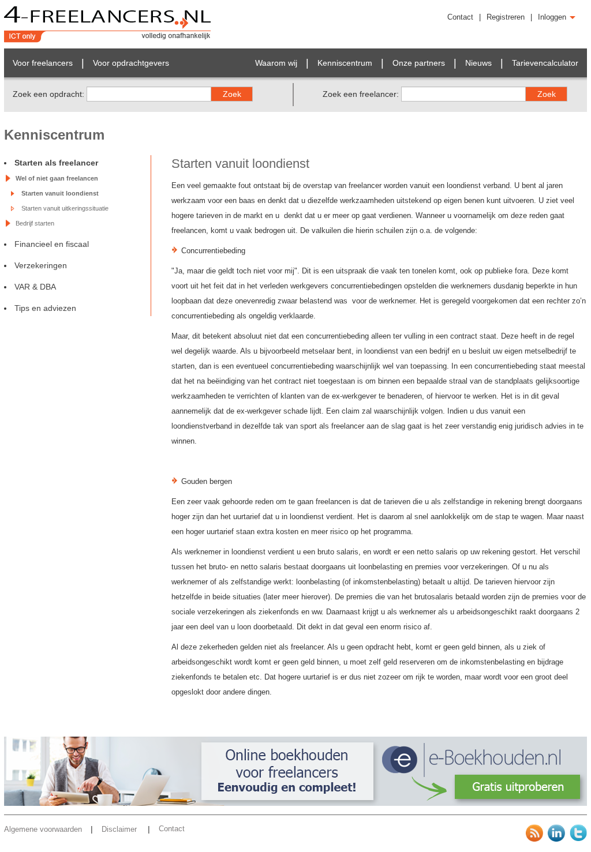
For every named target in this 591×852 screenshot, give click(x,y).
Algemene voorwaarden (43, 829)
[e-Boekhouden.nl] (295, 803)
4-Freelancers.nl (107, 24)
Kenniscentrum (344, 62)
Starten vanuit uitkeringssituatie (65, 208)
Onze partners (418, 62)
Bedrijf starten (35, 223)
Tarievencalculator (545, 62)
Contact (460, 17)
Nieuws (478, 62)
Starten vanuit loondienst (60, 193)
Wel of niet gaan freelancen (57, 178)
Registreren (506, 17)
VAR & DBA (35, 286)
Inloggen (553, 17)
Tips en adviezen (45, 308)
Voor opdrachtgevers (131, 62)
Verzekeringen (40, 265)
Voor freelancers (43, 62)
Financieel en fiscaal (51, 244)
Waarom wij (276, 62)
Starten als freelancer (56, 162)
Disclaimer (120, 829)
